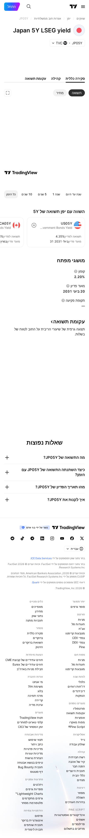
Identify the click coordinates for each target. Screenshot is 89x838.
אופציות (80, 717)
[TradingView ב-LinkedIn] (42, 538)
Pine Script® (76, 726)
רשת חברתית (77, 757)
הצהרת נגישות (34, 758)
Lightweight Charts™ (29, 793)
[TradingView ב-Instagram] (52, 538)
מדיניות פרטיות (33, 749)
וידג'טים (38, 784)
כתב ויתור (37, 744)
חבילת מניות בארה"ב (30, 669)
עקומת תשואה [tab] (35, 78)
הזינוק (39, 647)
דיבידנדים (79, 691)
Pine (82, 647)
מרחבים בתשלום (74, 828)
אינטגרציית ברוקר (32, 820)
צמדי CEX (78, 638)
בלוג (40, 691)
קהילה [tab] (56, 78)
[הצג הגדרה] (76, 271)
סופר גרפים (78, 606)
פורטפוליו (79, 708)
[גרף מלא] (7, 92)
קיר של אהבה (77, 761)
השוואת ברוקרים (33, 642)
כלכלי (81, 682)
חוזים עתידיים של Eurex (28, 664)
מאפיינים (37, 606)
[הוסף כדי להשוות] (33, 225)
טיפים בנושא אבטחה (30, 762)
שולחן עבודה (77, 744)
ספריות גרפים (34, 789)
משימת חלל (35, 686)
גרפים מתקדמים (32, 798)
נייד (83, 739)
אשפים (80, 819)
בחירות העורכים (75, 802)
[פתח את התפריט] (83, 6)
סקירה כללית (35, 633)
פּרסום (39, 815)
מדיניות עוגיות (34, 753)
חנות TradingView (31, 717)
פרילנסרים (78, 824)
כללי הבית (78, 775)
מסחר (81, 793)
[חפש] (29, 6)
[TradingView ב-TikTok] (22, 538)
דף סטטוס (36, 771)
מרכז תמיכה (35, 695)
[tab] (77, 92)
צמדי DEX (78, 642)
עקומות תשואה (75, 713)
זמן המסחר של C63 (30, 726)
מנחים (81, 780)
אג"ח (82, 628)
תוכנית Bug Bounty (30, 767)
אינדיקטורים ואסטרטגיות (69, 815)
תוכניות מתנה (34, 620)
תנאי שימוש (35, 739)
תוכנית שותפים (33, 825)
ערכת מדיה (36, 704)
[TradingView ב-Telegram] (32, 538)
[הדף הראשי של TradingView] (73, 7)
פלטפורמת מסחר (32, 803)
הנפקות (80, 695)
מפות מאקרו (77, 722)
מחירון (39, 611)
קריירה (39, 700)
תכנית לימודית (34, 829)
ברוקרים (38, 638)
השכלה (80, 797)
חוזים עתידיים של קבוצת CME (24, 660)
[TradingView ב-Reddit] (12, 538)
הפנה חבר (78, 766)
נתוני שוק (37, 616)
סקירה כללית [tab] (75, 78)
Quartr (35, 582)
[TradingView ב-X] (82, 538)
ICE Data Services (41, 558)
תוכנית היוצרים (75, 771)
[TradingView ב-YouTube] (62, 538)
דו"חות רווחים (76, 686)
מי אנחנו (37, 682)
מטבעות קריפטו (75, 633)
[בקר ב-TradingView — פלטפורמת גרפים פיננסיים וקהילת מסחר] (21, 173)
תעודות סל (78, 624)
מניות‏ (81, 619)
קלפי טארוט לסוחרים (30, 722)
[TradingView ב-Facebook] (72, 538)
